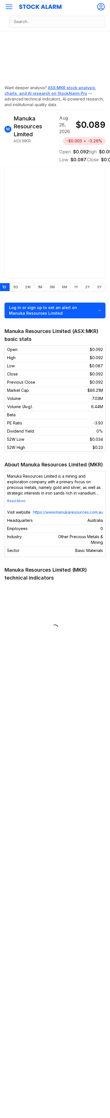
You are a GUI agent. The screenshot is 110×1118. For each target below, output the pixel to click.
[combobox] (57, 22)
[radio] (15, 287)
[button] (9, 6)
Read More (16, 501)
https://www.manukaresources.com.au (68, 512)
